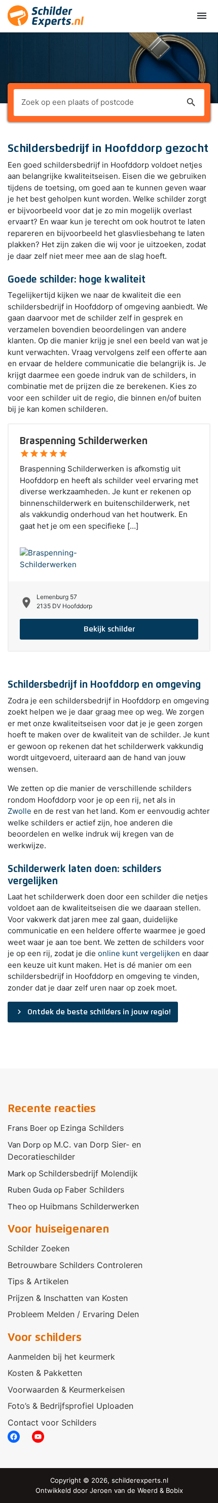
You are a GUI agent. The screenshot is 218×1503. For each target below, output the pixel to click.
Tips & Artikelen (38, 1281)
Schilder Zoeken (38, 1248)
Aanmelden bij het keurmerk (61, 1357)
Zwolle (19, 811)
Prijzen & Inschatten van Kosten (68, 1298)
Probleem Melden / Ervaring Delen (73, 1314)
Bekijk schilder (109, 629)
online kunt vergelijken (139, 953)
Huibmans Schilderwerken (89, 1206)
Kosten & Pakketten (45, 1373)
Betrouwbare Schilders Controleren (75, 1265)
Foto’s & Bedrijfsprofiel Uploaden (70, 1406)
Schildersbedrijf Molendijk (88, 1173)
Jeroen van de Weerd (124, 1490)
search (191, 102)
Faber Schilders (94, 1189)
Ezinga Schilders (92, 1128)
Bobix (174, 1490)
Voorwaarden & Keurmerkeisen (66, 1390)
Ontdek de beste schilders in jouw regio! (93, 1011)
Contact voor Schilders (52, 1422)
